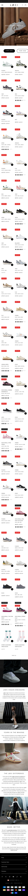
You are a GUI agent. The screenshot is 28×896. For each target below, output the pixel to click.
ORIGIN (16, 315)
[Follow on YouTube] (13, 876)
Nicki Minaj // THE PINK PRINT (7, 617)
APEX (2, 417)
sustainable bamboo (12, 830)
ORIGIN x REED (4, 364)
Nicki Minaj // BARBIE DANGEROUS (6, 391)
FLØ (16, 168)
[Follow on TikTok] (17, 876)
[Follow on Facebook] (2, 876)
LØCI (4, 693)
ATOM (2, 143)
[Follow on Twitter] (6, 876)
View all (14, 655)
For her (9, 50)
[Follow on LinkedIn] (21, 876)
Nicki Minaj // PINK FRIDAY (6, 443)
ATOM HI (17, 70)
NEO (16, 94)
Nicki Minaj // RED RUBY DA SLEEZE (19, 520)
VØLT (2, 94)
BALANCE (17, 243)
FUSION (3, 70)
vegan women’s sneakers (18, 776)
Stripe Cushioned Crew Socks (6, 646)
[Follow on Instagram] (9, 876)
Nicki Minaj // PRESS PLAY (20, 617)
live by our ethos (14, 848)
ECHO (16, 364)
